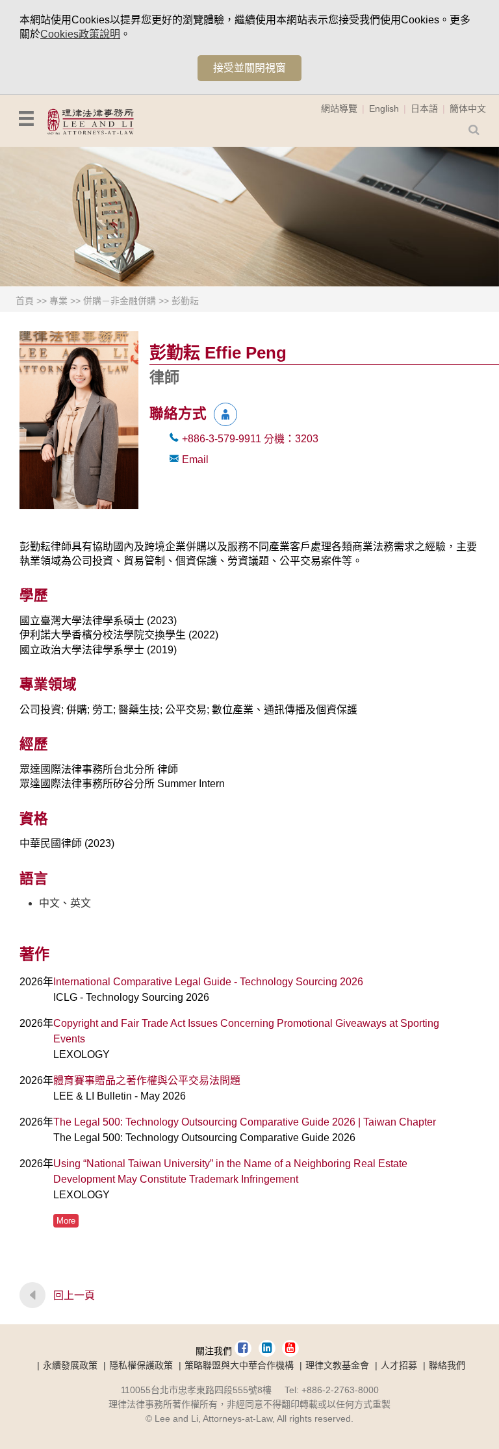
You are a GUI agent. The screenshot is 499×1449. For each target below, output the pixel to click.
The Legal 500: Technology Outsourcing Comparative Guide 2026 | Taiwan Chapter (244, 1122)
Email (195, 459)
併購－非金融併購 (119, 301)
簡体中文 (468, 108)
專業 (58, 301)
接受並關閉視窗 (249, 67)
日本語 (424, 108)
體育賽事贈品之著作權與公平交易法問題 (146, 1080)
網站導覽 (339, 108)
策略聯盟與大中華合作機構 (239, 1365)
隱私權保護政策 (141, 1365)
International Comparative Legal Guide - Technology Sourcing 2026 (208, 981)
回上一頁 (74, 1295)
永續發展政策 (70, 1365)
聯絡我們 (447, 1365)
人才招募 (399, 1365)
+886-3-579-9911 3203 (250, 438)
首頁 (25, 301)
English (384, 108)
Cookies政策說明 (80, 34)
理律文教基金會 (337, 1365)
